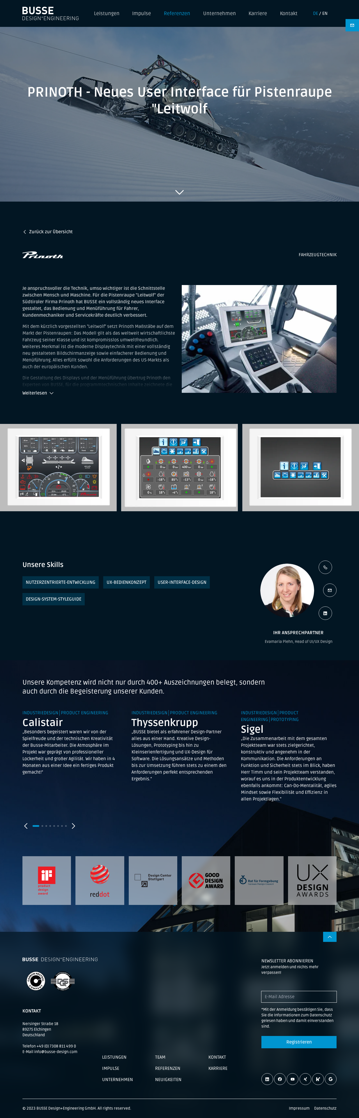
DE (315, 13)
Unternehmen (219, 13)
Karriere (257, 13)
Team (160, 1057)
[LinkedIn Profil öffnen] (325, 613)
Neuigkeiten (168, 1079)
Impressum (299, 1108)
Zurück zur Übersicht (51, 232)
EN (325, 13)
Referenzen (177, 13)
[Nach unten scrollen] (179, 192)
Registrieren (299, 1042)
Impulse (141, 13)
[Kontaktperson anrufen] (325, 567)
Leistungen (106, 13)
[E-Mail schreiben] (330, 590)
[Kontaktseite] (352, 25)
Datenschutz (325, 1108)
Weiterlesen (34, 393)
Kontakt (289, 13)
